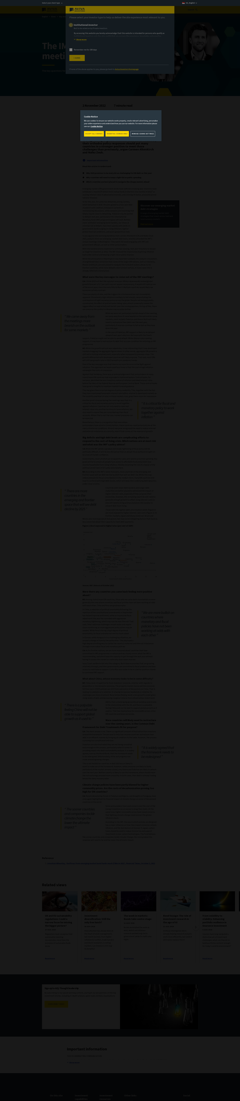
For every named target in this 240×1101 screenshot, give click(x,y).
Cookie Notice (96, 126)
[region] (121, 125)
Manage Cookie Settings (143, 134)
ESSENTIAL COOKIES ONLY (117, 134)
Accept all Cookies (93, 134)
